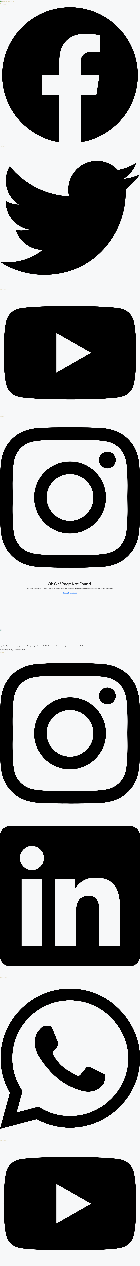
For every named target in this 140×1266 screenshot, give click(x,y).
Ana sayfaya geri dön (70, 593)
